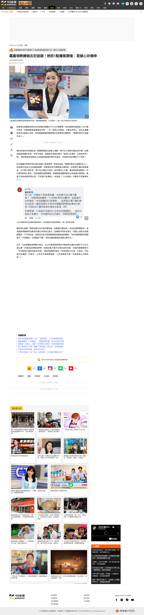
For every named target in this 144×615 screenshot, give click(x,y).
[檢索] (136, 3)
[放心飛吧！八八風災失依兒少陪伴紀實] (25, 3)
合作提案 (87, 601)
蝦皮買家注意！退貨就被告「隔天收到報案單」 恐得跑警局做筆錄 (22, 517)
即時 (26, 8)
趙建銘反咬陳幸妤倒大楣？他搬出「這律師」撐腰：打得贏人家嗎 (75, 457)
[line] (113, 3)
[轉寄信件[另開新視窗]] (11, 138)
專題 (39, 8)
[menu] (3, 8)
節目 (92, 8)
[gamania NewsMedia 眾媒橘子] (125, 611)
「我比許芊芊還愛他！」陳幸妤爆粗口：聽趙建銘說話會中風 (29, 577)
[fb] (105, 3)
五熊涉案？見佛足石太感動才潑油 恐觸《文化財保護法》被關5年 (48, 457)
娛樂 (45, 8)
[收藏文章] (11, 155)
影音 (85, 8)
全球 (58, 8)
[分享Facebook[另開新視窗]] (11, 127)
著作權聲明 (54, 604)
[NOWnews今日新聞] (8, 3)
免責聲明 (54, 598)
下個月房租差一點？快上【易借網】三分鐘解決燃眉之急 (75, 516)
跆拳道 (37, 376)
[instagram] (109, 3)
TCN (43, 12)
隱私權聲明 (54, 601)
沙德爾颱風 (11, 8)
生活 (71, 8)
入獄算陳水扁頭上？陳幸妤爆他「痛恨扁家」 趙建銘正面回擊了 (48, 430)
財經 (64, 8)
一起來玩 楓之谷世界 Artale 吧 (74, 429)
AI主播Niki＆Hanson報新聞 (78, 12)
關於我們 (87, 598)
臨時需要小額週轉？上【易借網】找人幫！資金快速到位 (22, 542)
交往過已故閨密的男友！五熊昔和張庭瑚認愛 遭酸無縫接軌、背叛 (75, 542)
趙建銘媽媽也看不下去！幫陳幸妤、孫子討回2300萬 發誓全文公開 (48, 542)
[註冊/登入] (141, 3)
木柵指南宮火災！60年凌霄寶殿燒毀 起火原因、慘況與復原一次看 (69, 577)
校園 (104, 8)
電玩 (77, 8)
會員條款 (87, 595)
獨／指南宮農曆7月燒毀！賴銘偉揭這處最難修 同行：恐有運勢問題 (22, 431)
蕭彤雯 (55, 376)
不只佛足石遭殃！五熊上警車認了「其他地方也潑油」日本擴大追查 (48, 517)
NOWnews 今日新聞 (16, 45)
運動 (52, 8)
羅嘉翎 (21, 376)
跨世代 (35, 12)
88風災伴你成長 (23, 12)
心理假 (62, 12)
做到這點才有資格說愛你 (19, 456)
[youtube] (118, 3)
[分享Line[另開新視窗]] (11, 133)
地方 (98, 8)
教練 (29, 376)
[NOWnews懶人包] (127, 3)
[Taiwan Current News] (122, 3)
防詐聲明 (54, 595)
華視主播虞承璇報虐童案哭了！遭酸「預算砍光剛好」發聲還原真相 (28, 491)
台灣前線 (52, 12)
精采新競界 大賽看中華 (59, 491)
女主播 (46, 376)
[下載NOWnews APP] (131, 3)
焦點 (20, 8)
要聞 (33, 8)
